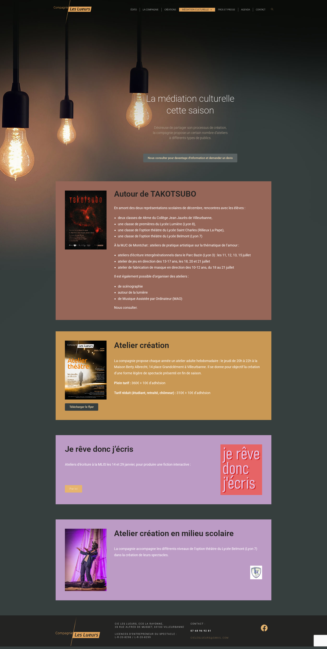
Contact (260, 9)
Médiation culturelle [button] (195, 9)
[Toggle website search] (272, 9)
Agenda (245, 9)
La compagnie (151, 9)
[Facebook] (264, 628)
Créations (170, 9)
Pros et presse (226, 9)
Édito (134, 9)
